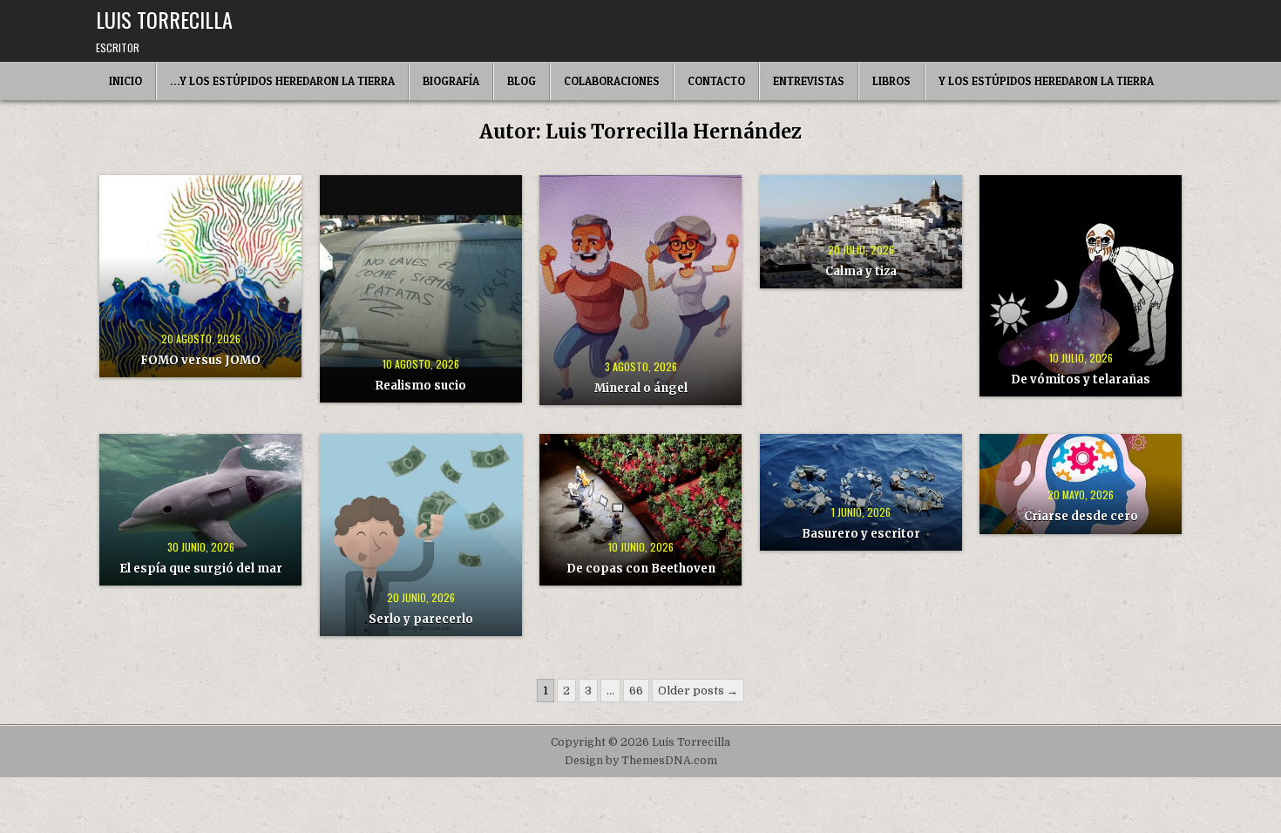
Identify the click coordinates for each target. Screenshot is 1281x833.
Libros (891, 81)
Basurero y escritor (861, 533)
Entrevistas (808, 81)
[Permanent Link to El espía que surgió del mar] (200, 510)
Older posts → (698, 690)
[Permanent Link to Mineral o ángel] (640, 290)
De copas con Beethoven (640, 568)
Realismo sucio (421, 385)
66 (636, 690)
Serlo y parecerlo (421, 619)
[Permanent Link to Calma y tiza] (861, 231)
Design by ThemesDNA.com (641, 761)
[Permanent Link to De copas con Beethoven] (640, 510)
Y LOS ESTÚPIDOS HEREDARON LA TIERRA (1046, 81)
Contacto (716, 81)
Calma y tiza (861, 271)
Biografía (451, 81)
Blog (521, 81)
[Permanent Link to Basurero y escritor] (861, 492)
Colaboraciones (612, 81)
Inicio (125, 81)
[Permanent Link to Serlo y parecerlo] (421, 535)
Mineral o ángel (641, 388)
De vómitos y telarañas (1080, 379)
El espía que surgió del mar (200, 568)
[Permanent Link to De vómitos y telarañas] (1080, 285)
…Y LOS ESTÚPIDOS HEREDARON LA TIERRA (282, 81)
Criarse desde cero (1081, 516)
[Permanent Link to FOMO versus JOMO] (200, 276)
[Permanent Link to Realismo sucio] (421, 289)
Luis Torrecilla (164, 19)
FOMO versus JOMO (200, 360)
